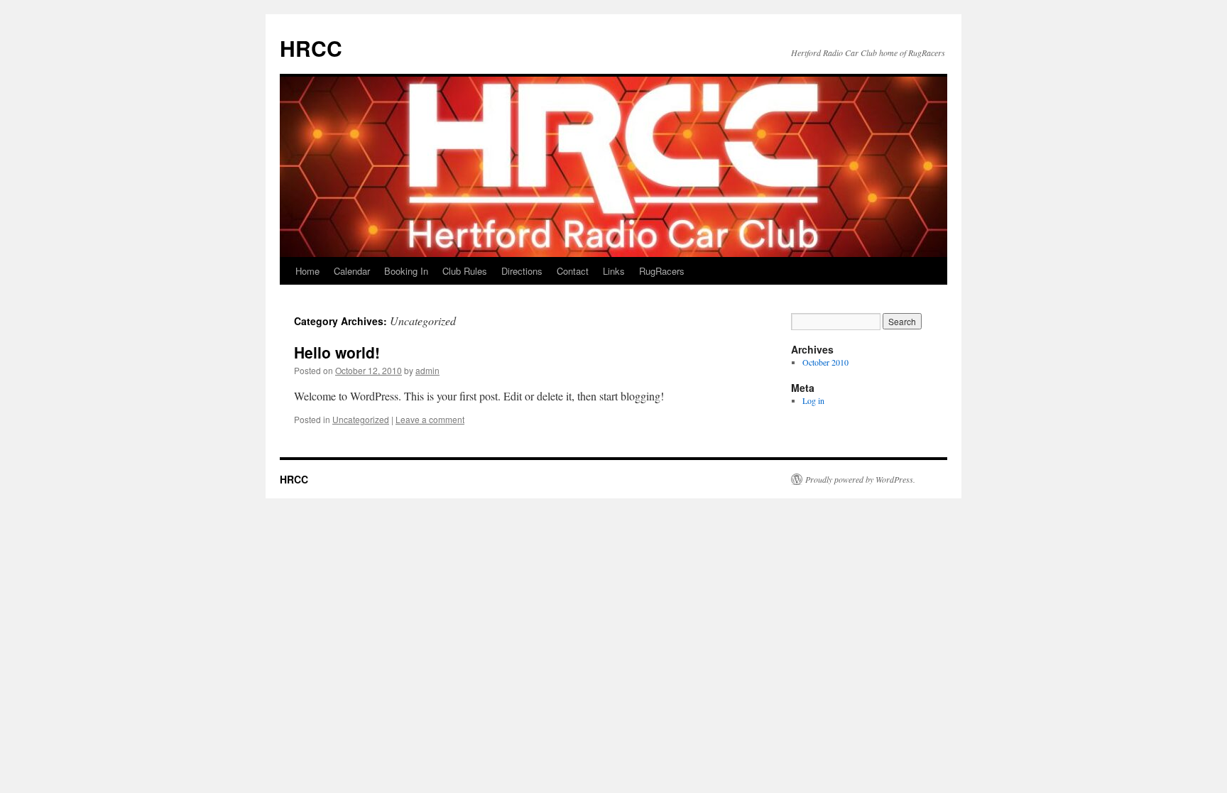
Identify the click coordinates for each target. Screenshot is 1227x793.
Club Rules (464, 271)
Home (307, 271)
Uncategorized (360, 419)
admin (427, 370)
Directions (521, 271)
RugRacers (662, 271)
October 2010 (825, 362)
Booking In (406, 271)
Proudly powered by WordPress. (860, 479)
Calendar (352, 271)
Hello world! (337, 352)
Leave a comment (430, 419)
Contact (573, 271)
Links (614, 271)
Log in (813, 400)
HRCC (311, 48)
